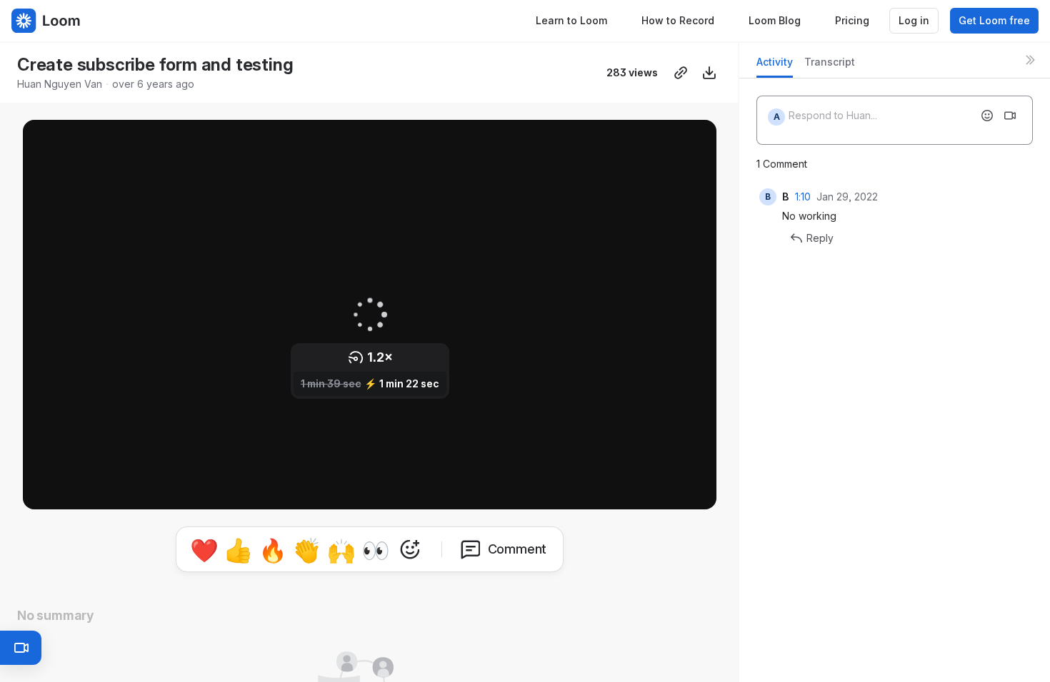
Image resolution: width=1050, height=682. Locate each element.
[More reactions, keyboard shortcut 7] (410, 549)
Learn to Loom (571, 20)
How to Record (677, 20)
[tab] (774, 66)
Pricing (852, 20)
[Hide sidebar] (1030, 59)
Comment (517, 548)
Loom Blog (775, 20)
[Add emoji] (987, 115)
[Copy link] (680, 72)
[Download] (709, 72)
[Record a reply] (1010, 115)
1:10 (803, 196)
